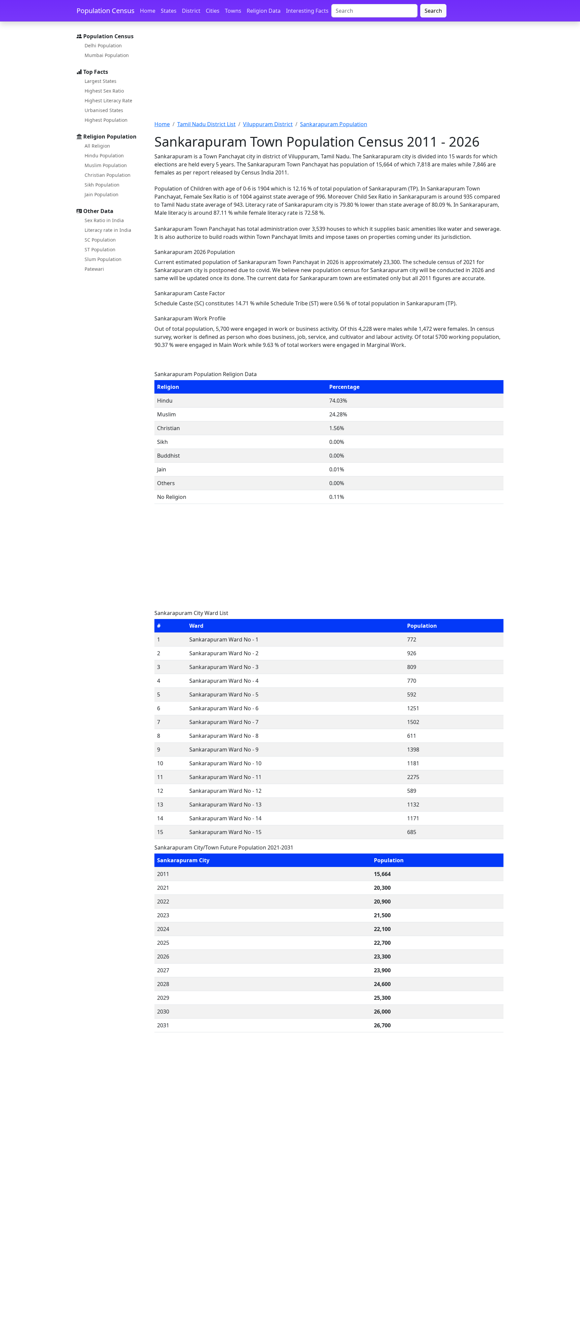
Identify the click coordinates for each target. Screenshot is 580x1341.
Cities (213, 10)
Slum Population (103, 259)
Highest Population (106, 120)
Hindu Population (104, 155)
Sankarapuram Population (333, 124)
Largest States (100, 81)
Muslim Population (106, 165)
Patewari (94, 269)
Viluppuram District (268, 124)
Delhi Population (103, 45)
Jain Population (101, 194)
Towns (233, 10)
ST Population (100, 249)
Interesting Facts (307, 10)
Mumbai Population (107, 55)
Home (147, 10)
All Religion (97, 146)
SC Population (100, 240)
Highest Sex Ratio (104, 91)
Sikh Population (102, 185)
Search (433, 10)
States (169, 10)
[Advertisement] (328, 75)
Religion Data (264, 10)
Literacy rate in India (108, 230)
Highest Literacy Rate (108, 100)
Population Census (106, 10)
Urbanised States (104, 110)
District (191, 10)
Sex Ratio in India (104, 220)
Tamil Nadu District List (206, 124)
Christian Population (108, 175)
